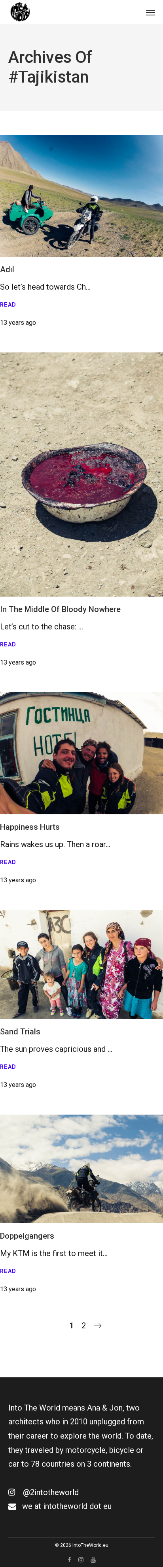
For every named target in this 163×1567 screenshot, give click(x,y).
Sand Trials (20, 1031)
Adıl (7, 269)
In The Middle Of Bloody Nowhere (60, 609)
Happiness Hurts (30, 827)
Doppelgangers (27, 1236)
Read (8, 304)
